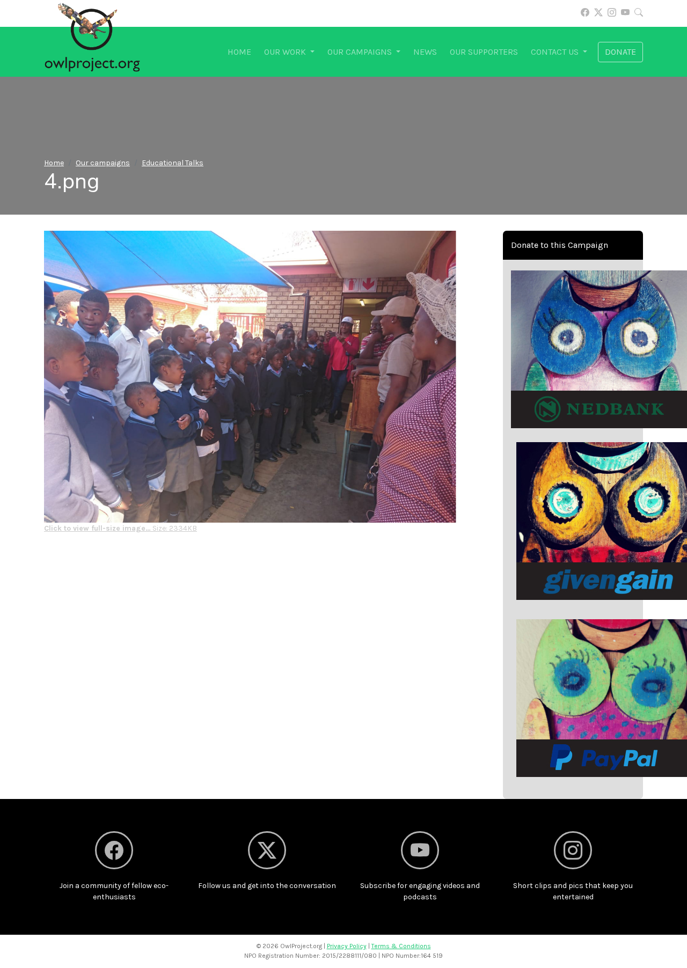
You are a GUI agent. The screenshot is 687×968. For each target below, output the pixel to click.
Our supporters (484, 52)
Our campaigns (103, 162)
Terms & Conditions (401, 946)
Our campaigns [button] (360, 52)
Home (239, 52)
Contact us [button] (556, 52)
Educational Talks (172, 162)
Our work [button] (286, 52)
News (425, 52)
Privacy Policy (347, 946)
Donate (620, 52)
